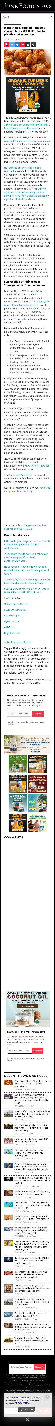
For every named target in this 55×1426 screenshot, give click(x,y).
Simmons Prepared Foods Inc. (31, 665)
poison (29, 662)
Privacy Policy (22, 1403)
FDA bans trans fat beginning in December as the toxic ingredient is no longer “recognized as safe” (32, 1288)
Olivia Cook (23, 39)
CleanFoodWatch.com (20, 475)
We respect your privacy (38, 1383)
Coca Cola (44, 651)
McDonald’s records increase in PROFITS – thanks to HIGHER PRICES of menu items (31, 1302)
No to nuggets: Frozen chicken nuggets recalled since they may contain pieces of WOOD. (26, 570)
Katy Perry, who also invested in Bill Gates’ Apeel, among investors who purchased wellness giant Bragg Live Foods (31, 1099)
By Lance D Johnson (32, 1186)
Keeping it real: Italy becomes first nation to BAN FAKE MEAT (30, 1314)
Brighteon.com (24, 529)
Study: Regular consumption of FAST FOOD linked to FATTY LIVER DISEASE (31, 1217)
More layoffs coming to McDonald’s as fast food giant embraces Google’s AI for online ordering (32, 1114)
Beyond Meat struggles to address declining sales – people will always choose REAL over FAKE (31, 1230)
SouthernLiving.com (15, 609)
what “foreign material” (37, 465)
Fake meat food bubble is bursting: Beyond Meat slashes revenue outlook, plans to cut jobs (30, 1274)
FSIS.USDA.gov (11, 615)
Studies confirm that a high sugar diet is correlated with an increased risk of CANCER (32, 1180)
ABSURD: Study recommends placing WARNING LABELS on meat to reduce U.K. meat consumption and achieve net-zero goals (31, 1245)
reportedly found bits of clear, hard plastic (27, 141)
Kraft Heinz (10, 662)
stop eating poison (27, 669)
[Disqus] (27, 878)
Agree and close (26, 1409)
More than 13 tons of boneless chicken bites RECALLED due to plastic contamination (32, 1084)
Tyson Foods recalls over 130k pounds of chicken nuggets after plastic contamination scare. (26, 557)
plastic (21, 662)
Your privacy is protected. (16, 722)
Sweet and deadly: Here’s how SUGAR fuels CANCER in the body (31, 1140)
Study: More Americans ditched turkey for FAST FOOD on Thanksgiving (32, 1192)
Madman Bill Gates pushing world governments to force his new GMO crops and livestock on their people (31, 1167)
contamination (12, 655)
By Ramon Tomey (30, 1222)
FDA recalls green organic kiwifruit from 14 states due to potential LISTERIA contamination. (27, 545)
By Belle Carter (30, 1294)
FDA (36, 655)
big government (30, 648)
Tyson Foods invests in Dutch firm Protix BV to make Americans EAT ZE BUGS (31, 1341)
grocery (44, 658)
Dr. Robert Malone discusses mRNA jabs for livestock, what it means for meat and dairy (31, 1128)
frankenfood (32, 658)
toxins (21, 672)
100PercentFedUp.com (16, 604)
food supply (18, 658)
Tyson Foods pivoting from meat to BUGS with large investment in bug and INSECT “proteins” (32, 1327)
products (9, 665)
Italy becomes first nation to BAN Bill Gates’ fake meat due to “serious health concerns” (31, 1261)
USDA (28, 672)
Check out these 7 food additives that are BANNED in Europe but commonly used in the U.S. (32, 1205)
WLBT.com (9, 627)
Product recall (42, 662)
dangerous (27, 655)
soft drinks (10, 669)
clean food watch (29, 651)
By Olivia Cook (30, 1090)
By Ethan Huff (29, 1106)
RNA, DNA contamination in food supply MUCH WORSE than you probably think (29, 1153)
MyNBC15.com (11, 621)
